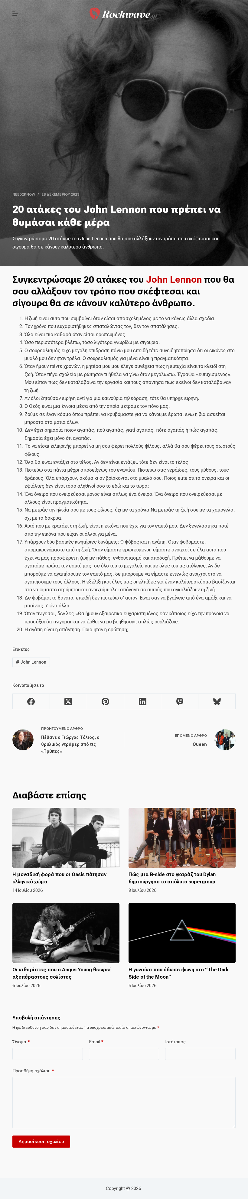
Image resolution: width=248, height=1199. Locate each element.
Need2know (23, 194)
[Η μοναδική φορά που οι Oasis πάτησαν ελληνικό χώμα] (65, 838)
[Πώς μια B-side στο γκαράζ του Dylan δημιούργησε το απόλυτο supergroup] (182, 838)
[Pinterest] (105, 701)
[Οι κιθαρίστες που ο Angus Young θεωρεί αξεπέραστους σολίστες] (65, 933)
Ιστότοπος (175, 1042)
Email (96, 1042)
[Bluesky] (217, 701)
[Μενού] (15, 13)
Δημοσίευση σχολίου (41, 1141)
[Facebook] (31, 701)
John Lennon (174, 279)
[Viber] (179, 701)
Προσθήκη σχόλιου (33, 1071)
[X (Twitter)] (68, 701)
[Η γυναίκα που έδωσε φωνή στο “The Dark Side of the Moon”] (182, 933)
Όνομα (21, 1042)
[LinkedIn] (143, 701)
